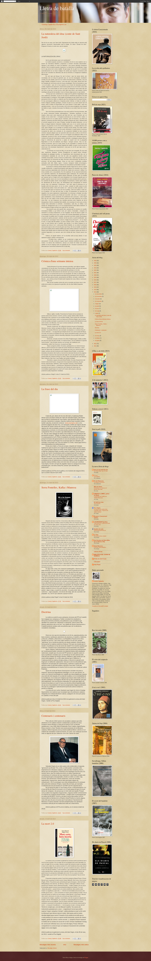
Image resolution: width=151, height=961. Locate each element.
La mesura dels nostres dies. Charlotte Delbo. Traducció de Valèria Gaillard (101, 511)
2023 (95, 268)
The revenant (97, 503)
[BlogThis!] (75, 250)
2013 (95, 292)
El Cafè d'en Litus (98, 502)
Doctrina (46, 612)
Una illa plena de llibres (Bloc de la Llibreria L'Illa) (102, 541)
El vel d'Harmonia (99, 481)
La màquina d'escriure (99, 482)
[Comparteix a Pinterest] (80, 250)
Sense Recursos (98, 546)
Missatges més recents (48, 945)
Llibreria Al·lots (98, 551)
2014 (95, 289)
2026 (95, 260)
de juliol (97, 306)
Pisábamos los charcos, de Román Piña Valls (100, 488)
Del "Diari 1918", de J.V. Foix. (101, 471)
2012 (95, 343)
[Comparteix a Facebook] (78, 250)
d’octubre (97, 299)
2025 (95, 263)
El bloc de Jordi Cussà (100, 558)
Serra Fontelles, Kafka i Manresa (59, 487)
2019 (95, 277)
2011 (95, 346)
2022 (95, 270)
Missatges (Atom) (52, 948)
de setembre (98, 301)
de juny (97, 308)
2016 (95, 284)
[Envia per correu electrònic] (73, 250)
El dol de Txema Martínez (100, 547)
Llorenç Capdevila (99, 581)
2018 (95, 280)
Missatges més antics (81, 945)
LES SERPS (97, 476)
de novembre (98, 296)
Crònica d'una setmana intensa (57, 261)
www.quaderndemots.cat (100, 530)
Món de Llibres (98, 486)
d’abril (97, 313)
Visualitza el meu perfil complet (100, 606)
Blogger (86, 957)
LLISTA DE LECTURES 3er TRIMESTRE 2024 (100, 497)
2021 (95, 272)
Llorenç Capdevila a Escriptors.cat (54, 24)
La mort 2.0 (48, 823)
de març (97, 335)
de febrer (97, 338)
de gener (97, 340)
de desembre (98, 294)
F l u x (95, 475)
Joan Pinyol (97, 564)
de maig (97, 311)
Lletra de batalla (57, 8)
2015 (95, 287)
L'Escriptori (97, 561)
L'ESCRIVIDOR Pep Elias (100, 522)
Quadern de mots (98, 529)
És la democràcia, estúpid (100, 536)
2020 (95, 275)
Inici (64, 945)
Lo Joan (96, 534)
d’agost (97, 303)
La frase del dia (50, 389)
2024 (95, 265)
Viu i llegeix (97, 508)
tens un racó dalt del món (101, 469)
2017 (95, 282)
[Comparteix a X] (77, 250)
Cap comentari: (66, 250)
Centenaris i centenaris (53, 715)
